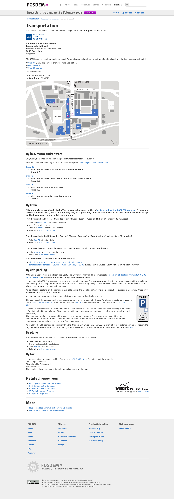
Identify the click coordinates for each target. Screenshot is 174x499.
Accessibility (94, 428)
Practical (118, 5)
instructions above (47, 230)
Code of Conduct (96, 432)
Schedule (86, 5)
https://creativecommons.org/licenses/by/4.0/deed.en (82, 482)
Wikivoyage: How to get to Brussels (45, 383)
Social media (125, 428)
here (130, 327)
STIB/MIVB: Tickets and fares (42, 389)
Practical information (50, 19)
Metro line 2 (42, 223)
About (67, 5)
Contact (139, 13)
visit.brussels (143, 391)
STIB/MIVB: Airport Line (39, 394)
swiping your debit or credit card (94, 162)
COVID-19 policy (96, 440)
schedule (90, 12)
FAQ (29, 449)
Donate (31, 445)
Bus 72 (29, 185)
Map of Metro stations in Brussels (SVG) (46, 410)
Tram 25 (30, 167)
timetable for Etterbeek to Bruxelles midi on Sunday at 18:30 (56, 265)
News (75, 5)
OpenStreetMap (35, 68)
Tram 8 (29, 194)
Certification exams (67, 436)
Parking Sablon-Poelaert (42, 302)
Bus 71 (29, 176)
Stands (96, 5)
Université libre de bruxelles (36, 36)
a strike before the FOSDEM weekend (116, 210)
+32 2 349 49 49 (79, 359)
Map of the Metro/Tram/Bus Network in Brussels (50, 408)
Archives (32, 453)
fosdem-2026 (37, 4)
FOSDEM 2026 (33, 19)
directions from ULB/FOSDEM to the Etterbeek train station (55, 262)
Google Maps (34, 65)
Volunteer (106, 5)
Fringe (61, 445)
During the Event (96, 436)
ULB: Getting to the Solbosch (42, 386)
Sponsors (127, 13)
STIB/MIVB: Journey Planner (41, 391)
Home (61, 5)
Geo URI (32, 63)
